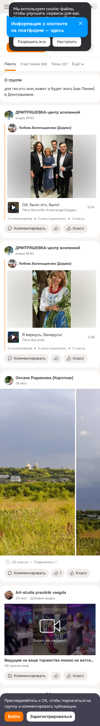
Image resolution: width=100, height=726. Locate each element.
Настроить (67, 41)
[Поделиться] (56, 228)
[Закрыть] (80, 24)
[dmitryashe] (8, 115)
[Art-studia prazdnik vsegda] (8, 595)
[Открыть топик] (52, 207)
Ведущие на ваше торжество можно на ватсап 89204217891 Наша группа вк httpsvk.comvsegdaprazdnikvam (50, 660)
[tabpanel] (50, 395)
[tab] (10, 64)
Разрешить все (32, 41)
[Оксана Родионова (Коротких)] (8, 380)
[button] (26, 228)
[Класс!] (7, 562)
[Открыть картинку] (37, 472)
